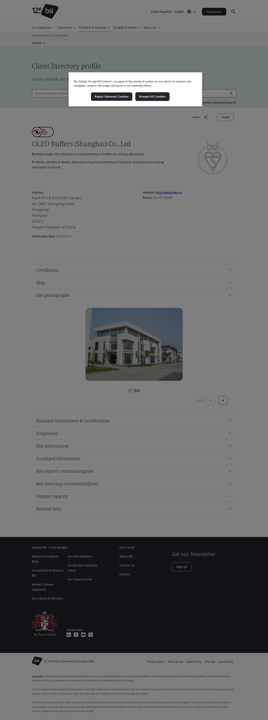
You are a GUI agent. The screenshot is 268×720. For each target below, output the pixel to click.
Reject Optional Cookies (112, 96)
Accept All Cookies (152, 96)
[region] (135, 89)
